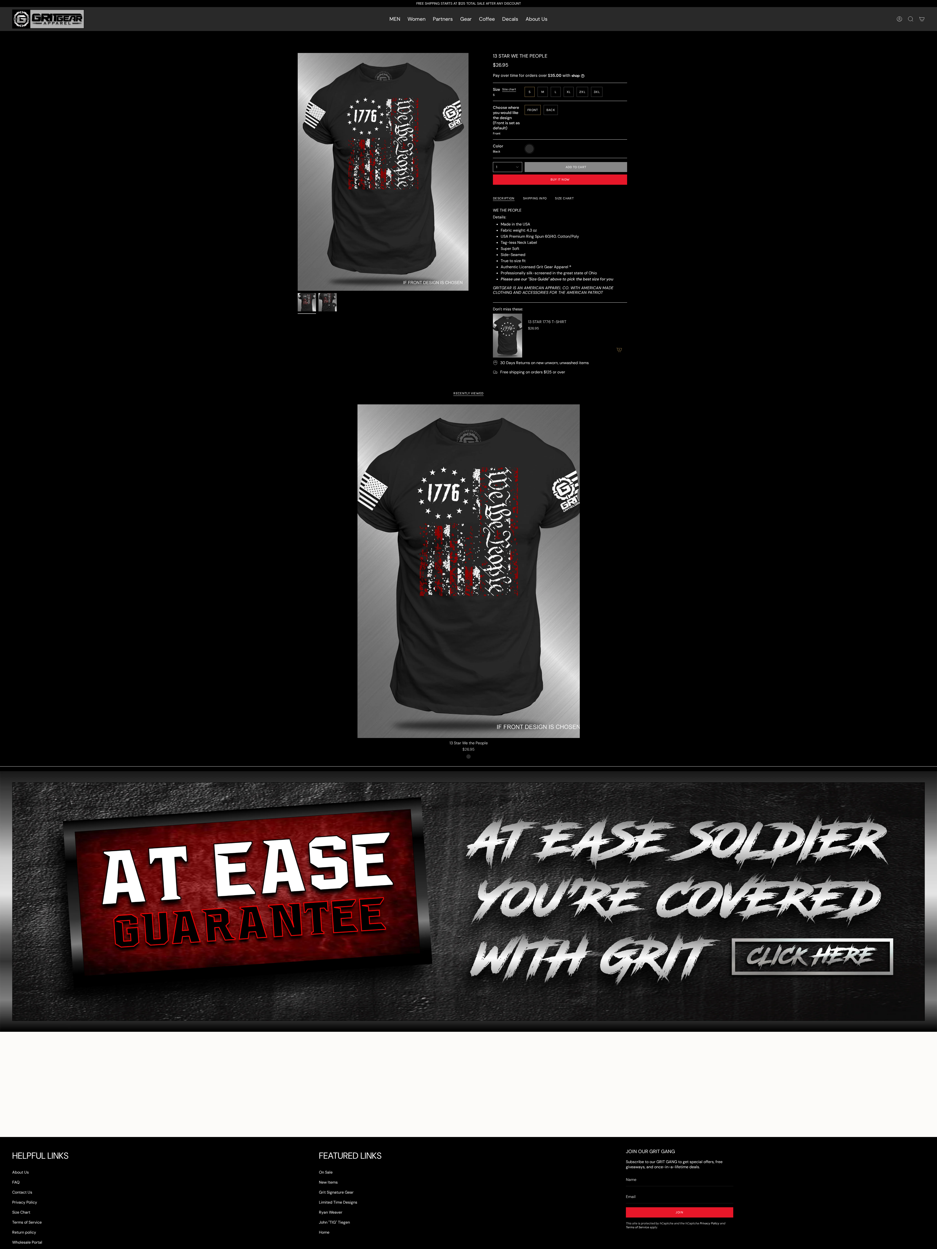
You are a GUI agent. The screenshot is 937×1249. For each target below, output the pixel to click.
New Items (328, 1182)
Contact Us (22, 1192)
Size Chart (21, 1212)
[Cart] (921, 19)
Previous (298, 172)
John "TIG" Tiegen (334, 1222)
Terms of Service (27, 1222)
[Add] (619, 350)
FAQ (16, 1182)
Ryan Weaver (330, 1212)
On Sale (326, 1172)
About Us (20, 1172)
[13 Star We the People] (468, 571)
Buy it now (560, 179)
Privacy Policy (24, 1202)
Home (324, 1232)
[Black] (468, 756)
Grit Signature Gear (336, 1192)
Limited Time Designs (338, 1202)
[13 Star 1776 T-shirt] (507, 336)
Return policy (24, 1232)
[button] (395, 19)
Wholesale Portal (27, 1242)
